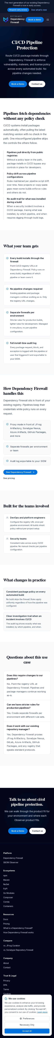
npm (5, 875)
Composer (8, 897)
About (6, 963)
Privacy (6, 980)
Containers (8, 906)
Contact (6, 967)
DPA (5, 985)
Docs (5, 919)
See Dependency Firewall (18, 472)
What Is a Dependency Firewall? (18, 928)
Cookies (7, 994)
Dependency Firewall (13, 858)
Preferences (28, 1018)
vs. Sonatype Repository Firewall (18, 950)
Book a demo (34, 19)
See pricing (9, 478)
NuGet (6, 884)
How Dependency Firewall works (18, 932)
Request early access (18, 10)
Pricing (6, 924)
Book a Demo (17, 84)
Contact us (37, 84)
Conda (6, 902)
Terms (6, 989)
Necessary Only (27, 1025)
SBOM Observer (10, 862)
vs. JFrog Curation (11, 945)
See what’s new (39, 10)
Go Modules (8, 893)
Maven (6, 880)
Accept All (27, 1031)
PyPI (5, 888)
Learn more (42, 1012)
